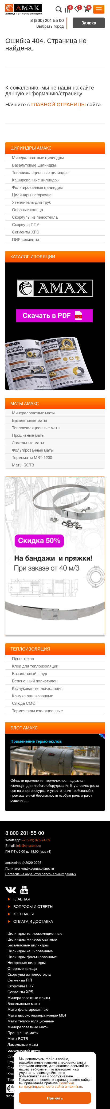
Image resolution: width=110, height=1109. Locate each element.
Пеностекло (23, 658)
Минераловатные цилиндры (38, 157)
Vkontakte (10, 890)
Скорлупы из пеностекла (35, 217)
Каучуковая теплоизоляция (37, 688)
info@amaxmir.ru (28, 845)
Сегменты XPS (25, 232)
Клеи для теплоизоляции (35, 666)
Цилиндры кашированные (30, 951)
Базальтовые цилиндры (34, 165)
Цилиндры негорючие (32, 194)
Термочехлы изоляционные (37, 710)
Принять (55, 1097)
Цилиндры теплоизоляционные (34, 933)
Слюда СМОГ (25, 703)
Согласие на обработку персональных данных (40, 874)
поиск (59, 9)
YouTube (24, 890)
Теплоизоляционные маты (36, 427)
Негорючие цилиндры (26, 963)
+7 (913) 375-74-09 (36, 840)
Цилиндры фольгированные (32, 957)
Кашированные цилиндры (36, 179)
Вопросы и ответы (33, 906)
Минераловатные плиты (28, 998)
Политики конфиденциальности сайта (46, 1084)
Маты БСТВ (23, 465)
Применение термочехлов (36, 741)
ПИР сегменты (25, 239)
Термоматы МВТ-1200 (32, 457)
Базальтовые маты (29, 420)
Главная (21, 899)
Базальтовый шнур (29, 673)
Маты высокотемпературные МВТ (37, 1015)
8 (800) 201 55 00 (47, 20)
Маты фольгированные (27, 1009)
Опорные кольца (27, 209)
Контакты (23, 913)
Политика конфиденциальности (29, 868)
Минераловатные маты (33, 412)
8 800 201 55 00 (24, 832)
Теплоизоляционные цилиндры (40, 172)
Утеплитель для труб (32, 202)
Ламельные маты (28, 442)
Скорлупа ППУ (25, 224)
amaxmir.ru (13, 862)
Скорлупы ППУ (20, 986)
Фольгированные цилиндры (37, 187)
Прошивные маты (28, 435)
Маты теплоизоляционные (30, 1021)
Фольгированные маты (33, 450)
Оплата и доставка (33, 921)
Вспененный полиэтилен (34, 680)
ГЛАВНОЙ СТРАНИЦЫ (58, 104)
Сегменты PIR (19, 980)
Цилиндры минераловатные (32, 939)
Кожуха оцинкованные (32, 695)
